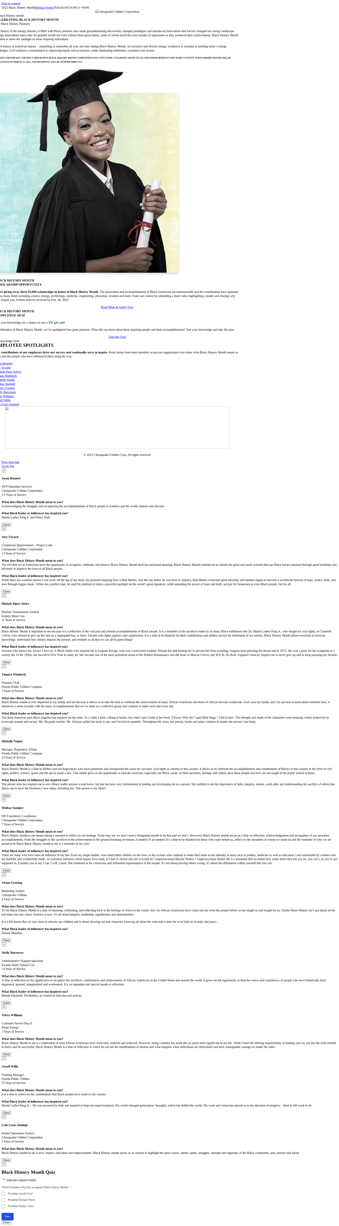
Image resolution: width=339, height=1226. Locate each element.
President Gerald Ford (20, 1193)
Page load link (10, 462)
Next (7, 1216)
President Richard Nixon (21, 1199)
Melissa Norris (44, 7)
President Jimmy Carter (21, 1206)
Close (6, 524)
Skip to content (11, 3)
